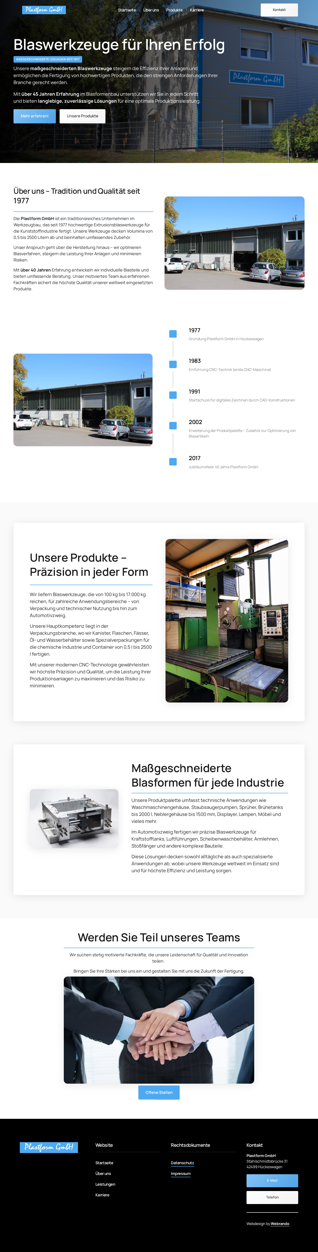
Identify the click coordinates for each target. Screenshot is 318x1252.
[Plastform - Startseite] (44, 10)
